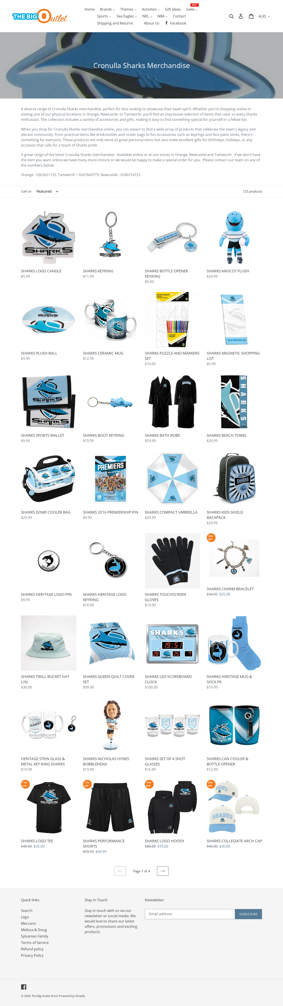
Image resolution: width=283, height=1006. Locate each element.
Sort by (26, 192)
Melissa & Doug (34, 929)
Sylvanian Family (34, 936)
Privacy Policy (32, 955)
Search (27, 910)
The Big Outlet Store (45, 996)
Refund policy (32, 949)
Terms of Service (35, 942)
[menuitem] (89, 9)
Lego (25, 917)
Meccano (28, 923)
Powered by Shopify (72, 996)
